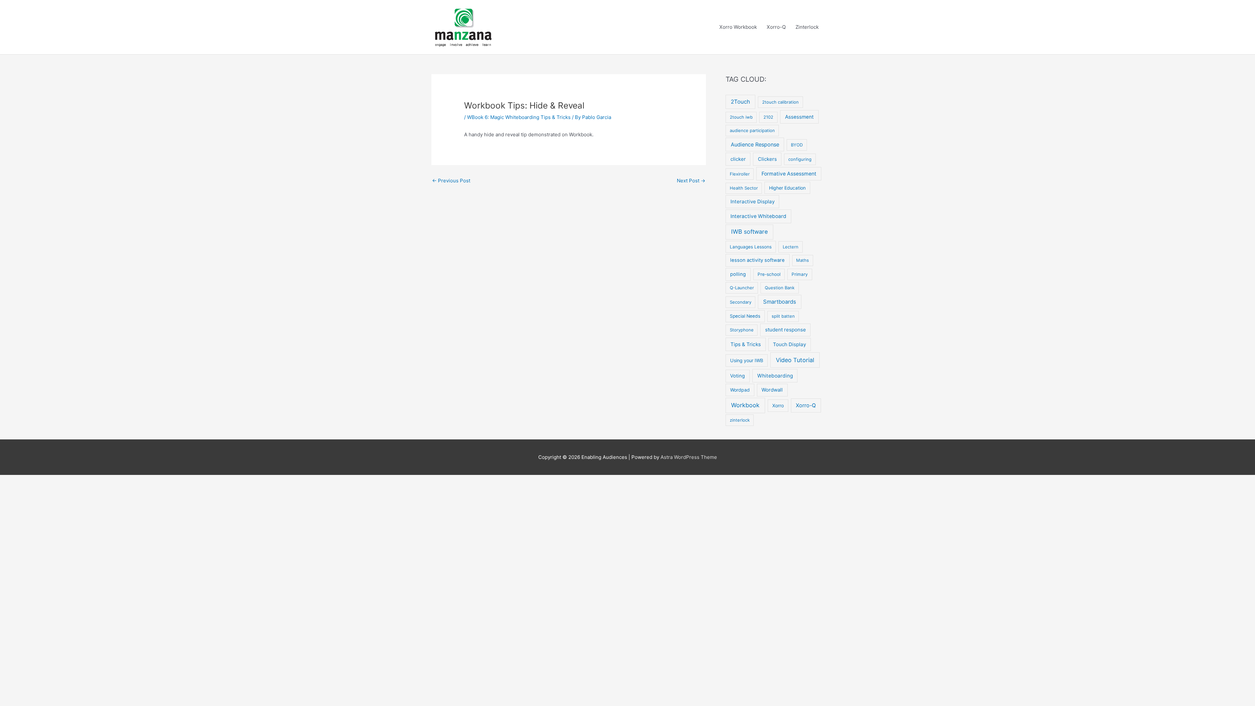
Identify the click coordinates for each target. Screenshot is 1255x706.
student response (785, 330)
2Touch (740, 101)
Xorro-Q (776, 27)
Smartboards (779, 301)
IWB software (749, 231)
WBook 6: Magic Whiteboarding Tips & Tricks (519, 117)
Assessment (799, 117)
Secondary (740, 302)
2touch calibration (780, 102)
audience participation (752, 130)
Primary (800, 274)
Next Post (691, 180)
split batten (783, 316)
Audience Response (755, 144)
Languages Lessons (751, 246)
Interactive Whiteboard (758, 216)
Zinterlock (807, 27)
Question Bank (780, 287)
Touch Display (789, 344)
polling (738, 274)
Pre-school (769, 274)
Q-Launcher (742, 287)
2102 (768, 117)
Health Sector (744, 188)
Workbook (745, 405)
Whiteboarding (775, 376)
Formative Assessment (788, 174)
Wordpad (740, 390)
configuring (800, 159)
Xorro (778, 405)
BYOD (797, 144)
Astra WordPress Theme (689, 457)
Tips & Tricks (745, 344)
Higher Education (787, 188)
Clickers (767, 159)
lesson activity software (757, 260)
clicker (738, 159)
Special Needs (745, 316)
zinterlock (740, 420)
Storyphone (742, 329)
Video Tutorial (795, 360)
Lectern (790, 246)
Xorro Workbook (738, 27)
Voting (737, 376)
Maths (802, 260)
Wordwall (772, 390)
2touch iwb (741, 117)
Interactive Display (752, 201)
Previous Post (451, 180)
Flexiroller (740, 173)
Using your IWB (746, 360)
